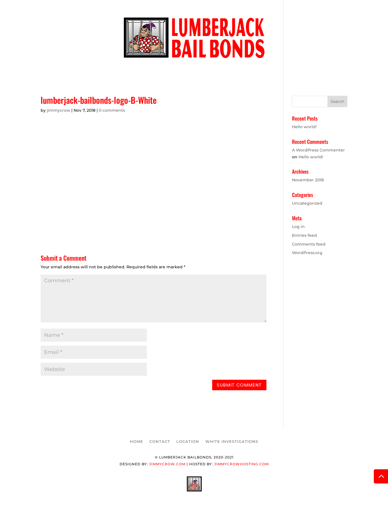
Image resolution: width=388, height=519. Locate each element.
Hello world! (304, 126)
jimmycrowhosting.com (241, 464)
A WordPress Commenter (318, 150)
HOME (126, 68)
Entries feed (304, 235)
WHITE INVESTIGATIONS (238, 68)
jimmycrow (58, 110)
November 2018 (308, 179)
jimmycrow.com (167, 464)
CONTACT (153, 68)
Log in (298, 226)
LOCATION (186, 68)
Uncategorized (307, 203)
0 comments (112, 110)
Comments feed (309, 244)
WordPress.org (307, 252)
